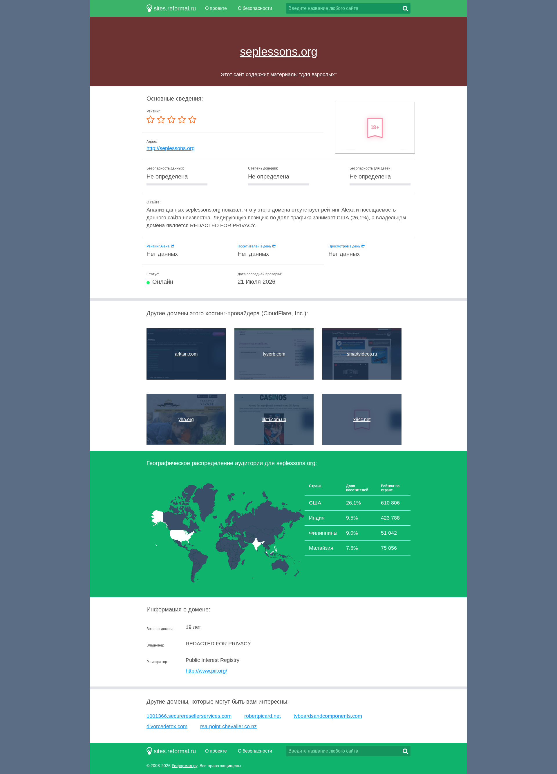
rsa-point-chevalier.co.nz (228, 726)
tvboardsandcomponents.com (328, 716)
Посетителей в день (254, 246)
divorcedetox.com (167, 726)
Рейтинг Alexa (158, 246)
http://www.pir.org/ (206, 671)
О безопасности (255, 8)
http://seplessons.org (171, 148)
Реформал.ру (184, 765)
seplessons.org (278, 51)
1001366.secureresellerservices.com (189, 716)
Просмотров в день (344, 246)
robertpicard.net (262, 716)
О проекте (216, 8)
